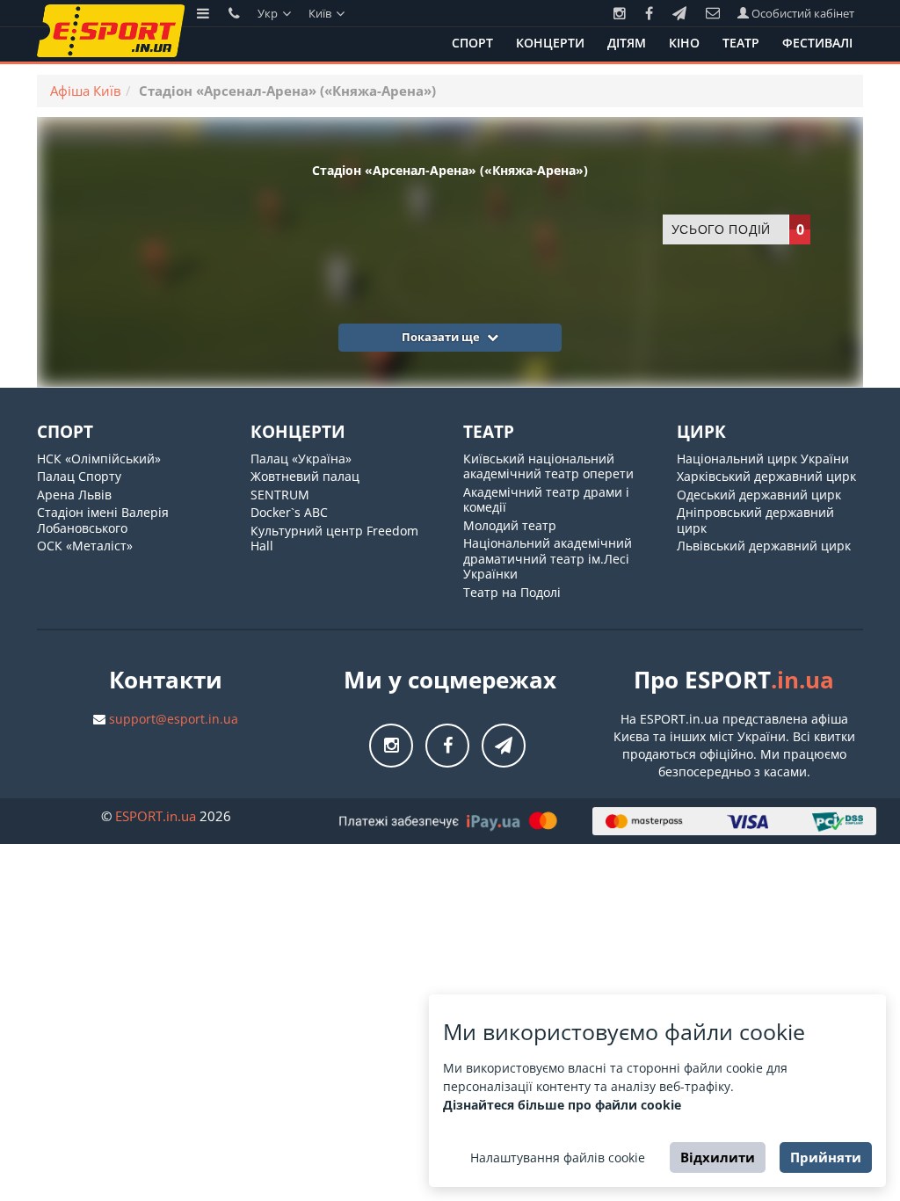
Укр (269, 13)
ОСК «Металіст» (85, 545)
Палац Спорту (79, 476)
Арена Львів (74, 494)
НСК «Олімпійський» (99, 458)
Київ (321, 13)
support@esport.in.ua (173, 718)
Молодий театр (509, 525)
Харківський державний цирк (766, 476)
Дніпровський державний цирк (755, 520)
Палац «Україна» (301, 458)
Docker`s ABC (289, 512)
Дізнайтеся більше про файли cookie (562, 1104)
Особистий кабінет (801, 13)
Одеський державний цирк (759, 494)
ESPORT (155, 816)
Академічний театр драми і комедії (546, 500)
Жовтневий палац (304, 476)
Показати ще (442, 337)
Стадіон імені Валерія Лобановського (103, 520)
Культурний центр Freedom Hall (334, 538)
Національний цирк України (763, 458)
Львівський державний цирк (764, 545)
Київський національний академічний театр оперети (548, 466)
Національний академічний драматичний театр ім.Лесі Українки (547, 558)
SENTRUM (279, 494)
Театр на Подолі (512, 592)
